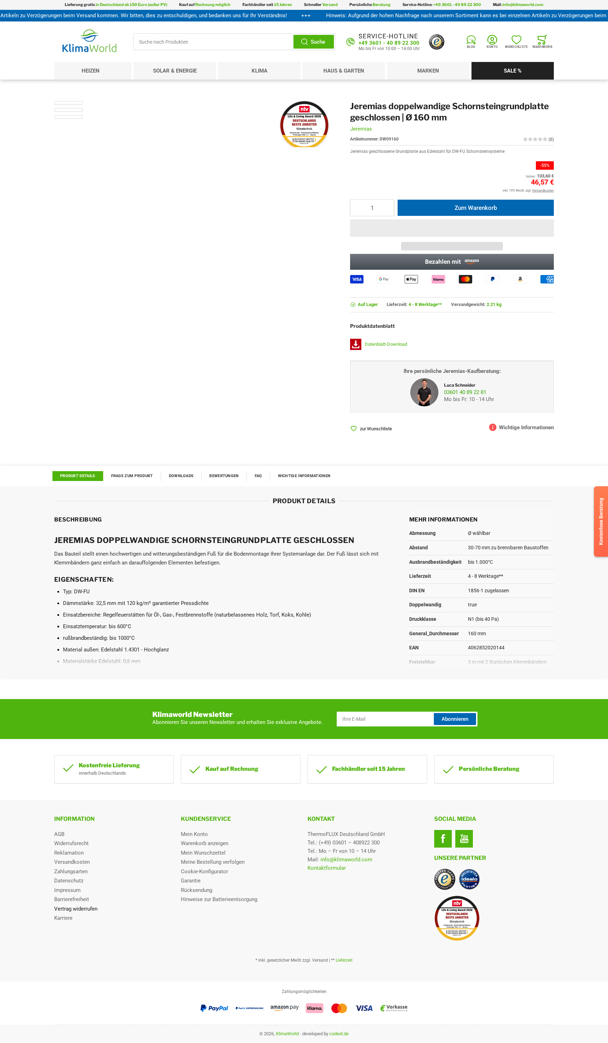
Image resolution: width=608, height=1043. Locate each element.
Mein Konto (194, 834)
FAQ (258, 476)
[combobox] (234, 41)
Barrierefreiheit (71, 899)
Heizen (91, 71)
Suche (318, 42)
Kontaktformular (327, 868)
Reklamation (69, 853)
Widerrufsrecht (71, 843)
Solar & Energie (175, 71)
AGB (59, 834)
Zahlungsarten (71, 871)
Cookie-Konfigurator (204, 871)
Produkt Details (77, 476)
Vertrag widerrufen (75, 909)
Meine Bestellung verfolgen (213, 862)
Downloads (181, 476)
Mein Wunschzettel (203, 853)
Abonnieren (455, 719)
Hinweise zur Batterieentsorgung (219, 899)
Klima (259, 71)
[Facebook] (443, 839)
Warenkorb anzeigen (204, 843)
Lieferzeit (344, 960)
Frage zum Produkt (132, 476)
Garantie (191, 881)
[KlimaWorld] (494, 915)
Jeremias (361, 129)
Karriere (63, 918)
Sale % (512, 71)
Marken (428, 71)
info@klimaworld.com (346, 859)
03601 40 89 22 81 (465, 392)
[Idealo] (469, 879)
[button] (452, 228)
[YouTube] (464, 839)
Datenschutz (68, 881)
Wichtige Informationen (304, 476)
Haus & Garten (343, 71)
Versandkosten (72, 862)
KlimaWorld (287, 1033)
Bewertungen (224, 476)
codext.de (339, 1033)
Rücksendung (196, 890)
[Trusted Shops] (436, 42)
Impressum (67, 890)
